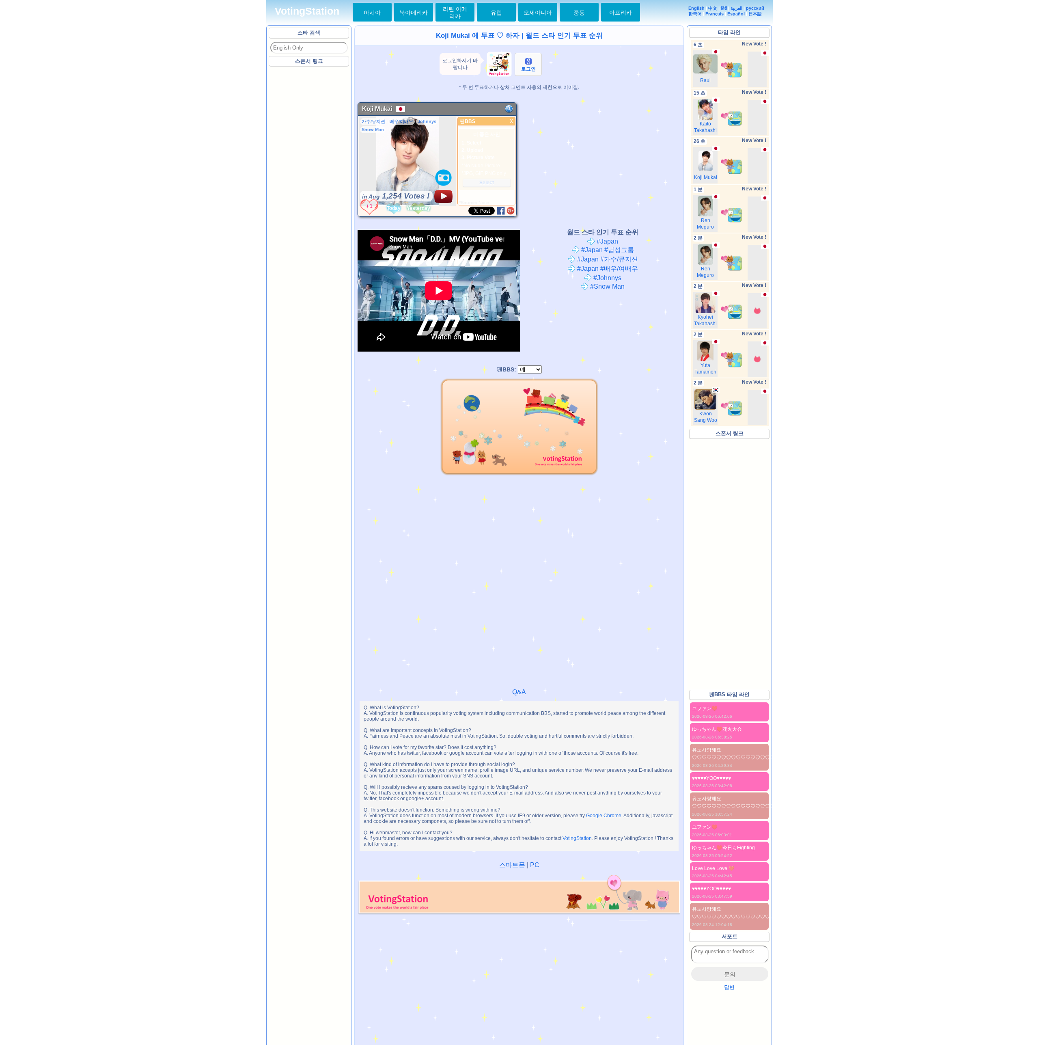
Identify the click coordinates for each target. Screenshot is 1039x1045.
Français (714, 13)
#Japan (606, 241)
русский (755, 8)
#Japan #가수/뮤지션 (607, 259)
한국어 (695, 13)
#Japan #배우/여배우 (607, 268)
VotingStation (307, 11)
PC (534, 864)
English (696, 8)
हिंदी (724, 8)
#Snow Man (606, 286)
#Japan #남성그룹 (607, 249)
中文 (712, 8)
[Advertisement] (309, 190)
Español (736, 13)
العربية (736, 8)
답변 (729, 987)
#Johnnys (606, 277)
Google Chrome (603, 815)
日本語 (755, 13)
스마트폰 (512, 864)
